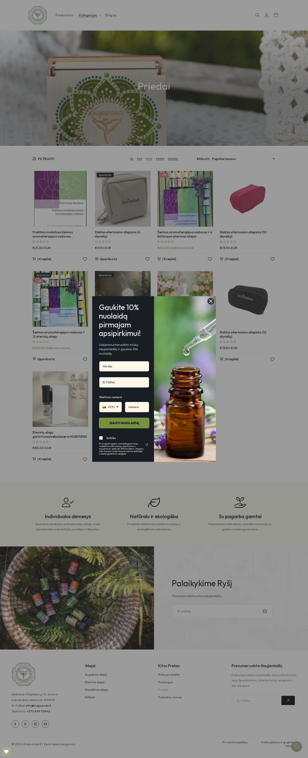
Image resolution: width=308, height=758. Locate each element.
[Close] (211, 301)
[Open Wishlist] (6, 752)
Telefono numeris (110, 397)
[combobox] (110, 407)
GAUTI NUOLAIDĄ (124, 423)
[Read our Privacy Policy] (146, 444)
